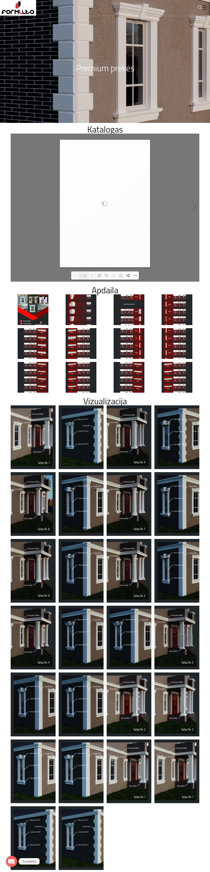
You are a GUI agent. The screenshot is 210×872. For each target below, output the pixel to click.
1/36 (83, 275)
